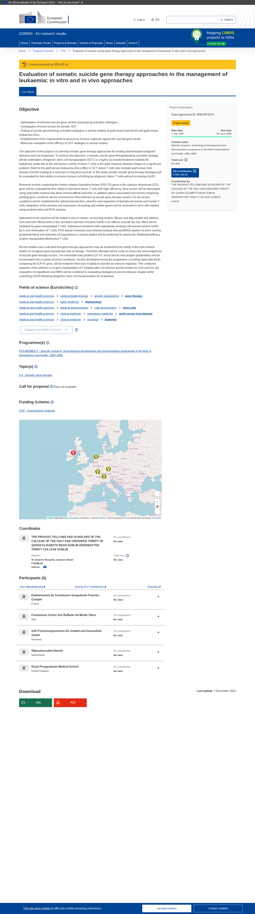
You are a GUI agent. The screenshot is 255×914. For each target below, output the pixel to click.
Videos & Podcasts (91, 43)
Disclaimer (156, 517)
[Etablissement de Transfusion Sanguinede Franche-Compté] (97, 471)
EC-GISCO (100, 517)
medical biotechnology (74, 296)
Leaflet (50, 517)
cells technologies (105, 307)
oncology (93, 319)
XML (38, 702)
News (109, 43)
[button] (155, 20)
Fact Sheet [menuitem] (28, 91)
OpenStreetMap (72, 517)
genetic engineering (106, 296)
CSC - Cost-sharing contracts (37, 410)
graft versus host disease (135, 313)
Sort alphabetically (32, 586)
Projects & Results (65, 43)
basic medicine (69, 301)
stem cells (129, 307)
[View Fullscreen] (157, 493)
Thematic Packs (41, 43)
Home (24, 43)
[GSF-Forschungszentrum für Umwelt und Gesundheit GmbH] (108, 469)
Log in (141, 19)
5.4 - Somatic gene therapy (35, 375)
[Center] (157, 506)
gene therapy (133, 296)
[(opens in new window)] (47, 17)
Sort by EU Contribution (90, 586)
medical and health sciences (36, 296)
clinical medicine (70, 313)
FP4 (63, 51)
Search (133, 43)
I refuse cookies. (218, 908)
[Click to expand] (158, 596)
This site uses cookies (37, 908)
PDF (73, 702)
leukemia (111, 319)
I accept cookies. (167, 908)
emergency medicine (100, 313)
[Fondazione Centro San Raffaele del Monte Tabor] (104, 476)
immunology (93, 301)
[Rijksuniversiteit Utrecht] (96, 456)
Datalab (121, 43)
